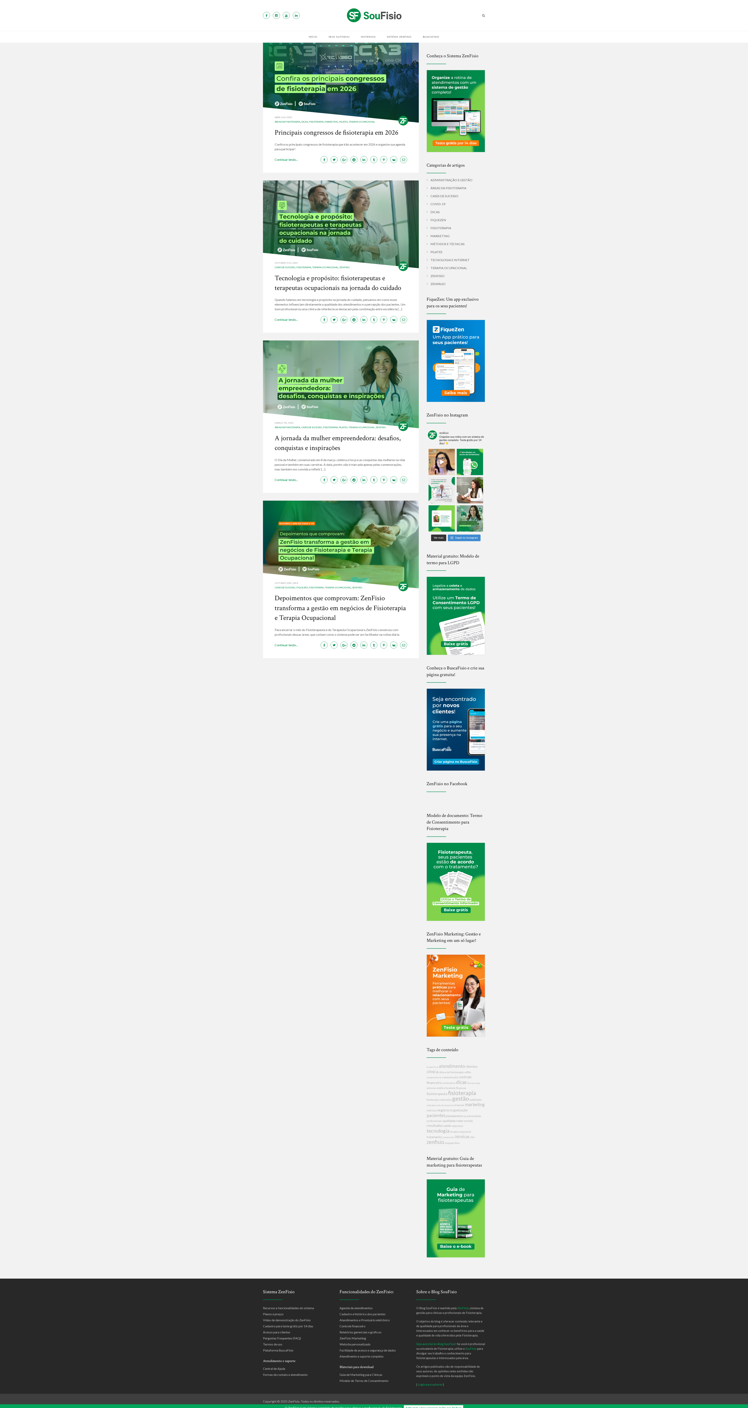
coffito (467, 1072)
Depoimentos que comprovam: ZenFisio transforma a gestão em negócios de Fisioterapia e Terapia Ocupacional (340, 608)
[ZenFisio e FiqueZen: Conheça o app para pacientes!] (456, 360)
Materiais (368, 36)
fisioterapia (462, 1092)
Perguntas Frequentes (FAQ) (282, 1338)
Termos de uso (272, 1344)
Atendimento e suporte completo (362, 1356)
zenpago (449, 1143)
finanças (461, 1088)
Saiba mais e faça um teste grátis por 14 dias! (433, 1404)
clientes (472, 1066)
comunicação (450, 1077)
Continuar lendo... (286, 159)
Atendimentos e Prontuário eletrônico (365, 1320)
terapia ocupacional (460, 1131)
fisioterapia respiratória (439, 1099)
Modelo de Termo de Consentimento (364, 1380)
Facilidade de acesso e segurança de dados (368, 1350)
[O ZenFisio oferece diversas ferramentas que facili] (442, 518)
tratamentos (448, 1137)
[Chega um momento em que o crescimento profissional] (470, 490)
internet (459, 1105)
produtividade (472, 1116)
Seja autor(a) (339, 36)
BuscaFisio (431, 36)
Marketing (331, 121)
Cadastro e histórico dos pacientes (362, 1314)
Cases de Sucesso (285, 267)
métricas (431, 1110)
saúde (447, 1125)
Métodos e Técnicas (447, 244)
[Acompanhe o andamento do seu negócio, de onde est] (442, 462)
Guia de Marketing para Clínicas (361, 1374)
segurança (457, 1125)
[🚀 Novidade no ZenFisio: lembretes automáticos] (470, 462)
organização (459, 1110)
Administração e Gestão (451, 180)
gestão (460, 1098)
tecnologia (438, 1131)
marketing (475, 1104)
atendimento (452, 1066)
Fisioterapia (316, 121)
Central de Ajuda (274, 1368)
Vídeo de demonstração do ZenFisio (287, 1320)
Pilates (343, 121)
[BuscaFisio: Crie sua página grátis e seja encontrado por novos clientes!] (456, 729)
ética (457, 1143)
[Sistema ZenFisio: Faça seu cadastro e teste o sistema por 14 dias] (456, 110)
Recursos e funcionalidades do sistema (288, 1308)
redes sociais (464, 1121)
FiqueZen (302, 587)
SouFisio (471, 1348)
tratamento (434, 1137)
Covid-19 (437, 204)
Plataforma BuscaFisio (278, 1350)
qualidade (449, 1121)
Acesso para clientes (276, 1332)
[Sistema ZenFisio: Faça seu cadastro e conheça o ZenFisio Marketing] (456, 995)
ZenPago (437, 284)
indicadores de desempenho (440, 1105)
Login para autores (430, 1384)
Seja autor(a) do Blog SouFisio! (436, 1344)
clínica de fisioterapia (451, 1072)
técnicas (462, 1136)
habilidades (475, 1099)
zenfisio (435, 1142)
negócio (443, 1110)
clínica (432, 1071)
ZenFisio (345, 267)
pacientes (436, 1115)
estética (441, 1088)
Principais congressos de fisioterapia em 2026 (336, 132)
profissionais (434, 1121)
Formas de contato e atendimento (285, 1374)
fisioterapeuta (437, 1094)
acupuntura (432, 1067)
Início (313, 36)
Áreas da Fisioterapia (287, 121)
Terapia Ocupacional (362, 121)
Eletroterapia (473, 1083)
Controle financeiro (352, 1326)
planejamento (455, 1116)
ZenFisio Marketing (353, 1338)
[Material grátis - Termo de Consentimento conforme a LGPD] (456, 615)
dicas (461, 1082)
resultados (435, 1125)
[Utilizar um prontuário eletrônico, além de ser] (442, 490)
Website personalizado (355, 1344)
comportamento (434, 1077)
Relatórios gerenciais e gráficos (360, 1332)
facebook (450, 1088)
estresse (431, 1088)
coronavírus (449, 1083)
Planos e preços (273, 1314)
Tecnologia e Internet (450, 260)
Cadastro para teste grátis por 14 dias (288, 1326)
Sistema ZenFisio (399, 36)
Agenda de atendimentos (356, 1308)
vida (472, 1137)
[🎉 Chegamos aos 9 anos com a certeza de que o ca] (470, 518)
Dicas (304, 121)
